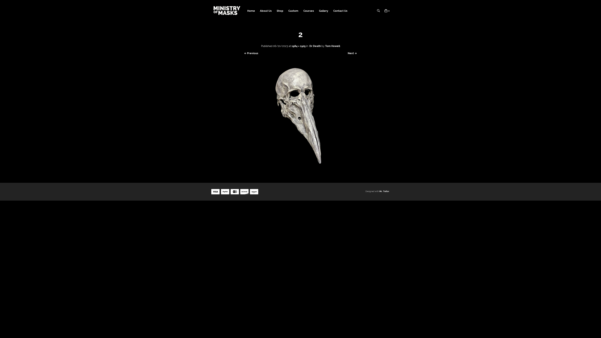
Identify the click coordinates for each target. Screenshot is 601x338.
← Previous (251, 53)
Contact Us (340, 10)
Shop (280, 10)
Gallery (323, 10)
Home (251, 10)
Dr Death (315, 46)
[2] (300, 171)
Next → (352, 53)
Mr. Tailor (384, 191)
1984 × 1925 (299, 46)
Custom (293, 10)
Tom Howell (332, 46)
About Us (266, 10)
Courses (308, 10)
